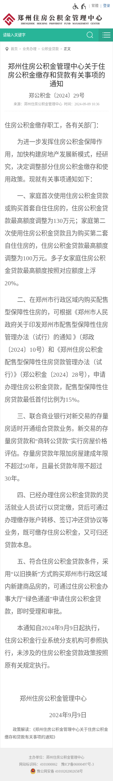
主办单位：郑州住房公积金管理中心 (56, 757)
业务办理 (30, 49)
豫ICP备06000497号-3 (77, 764)
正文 (67, 49)
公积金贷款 (50, 49)
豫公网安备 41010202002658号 (59, 771)
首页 (14, 49)
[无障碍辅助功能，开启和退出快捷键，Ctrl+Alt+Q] (79, 6)
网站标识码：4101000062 (38, 764)
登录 (106, 6)
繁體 (95, 6)
